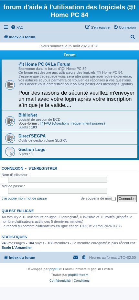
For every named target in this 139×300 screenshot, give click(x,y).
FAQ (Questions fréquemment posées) (74, 123)
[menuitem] (17, 27)
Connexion (12, 168)
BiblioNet (27, 115)
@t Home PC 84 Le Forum (44, 64)
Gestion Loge (31, 149)
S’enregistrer (42, 168)
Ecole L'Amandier (17, 247)
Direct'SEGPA (32, 136)
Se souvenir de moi (96, 198)
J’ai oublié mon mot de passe (24, 198)
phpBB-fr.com (78, 275)
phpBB (54, 269)
